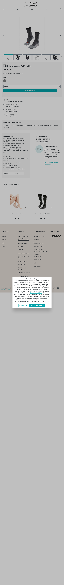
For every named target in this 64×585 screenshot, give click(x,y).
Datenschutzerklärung (36, 293)
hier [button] (48, 301)
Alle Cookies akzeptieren (37, 305)
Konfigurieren (23, 305)
